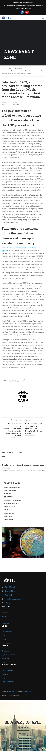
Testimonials (5, 658)
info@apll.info (29, 2)
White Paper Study (7, 631)
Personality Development (13, 500)
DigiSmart (7, 494)
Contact (4, 620)
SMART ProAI (8, 516)
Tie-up (8, 603)
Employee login (17, 2)
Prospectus (5, 678)
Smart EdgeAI (8, 519)
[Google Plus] (14, 380)
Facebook (8, 595)
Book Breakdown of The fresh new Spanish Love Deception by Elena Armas (33, 428)
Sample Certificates (8, 682)
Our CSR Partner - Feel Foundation (16, 5)
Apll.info (13, 691)
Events (4, 639)
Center (4, 635)
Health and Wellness (11, 503)
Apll (3, 104)
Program (4, 616)
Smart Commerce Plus (12, 487)
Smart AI (7, 510)
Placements (5, 651)
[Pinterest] (23, 380)
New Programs (6, 643)
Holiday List (5, 623)
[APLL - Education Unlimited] (8, 18)
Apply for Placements (8, 655)
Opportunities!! (31, 5)
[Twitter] (18, 380)
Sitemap (16, 695)
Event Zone (15, 104)
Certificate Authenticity (13, 599)
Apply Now (23, 733)
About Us (4, 612)
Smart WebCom (9, 513)
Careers (4, 662)
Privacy (4, 695)
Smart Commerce (10, 490)
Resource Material (7, 670)
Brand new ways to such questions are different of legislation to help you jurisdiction (23, 465)
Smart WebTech (9, 506)
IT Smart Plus (8, 497)
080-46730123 (10, 587)
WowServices (27, 691)
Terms (10, 695)
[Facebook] (9, 380)
